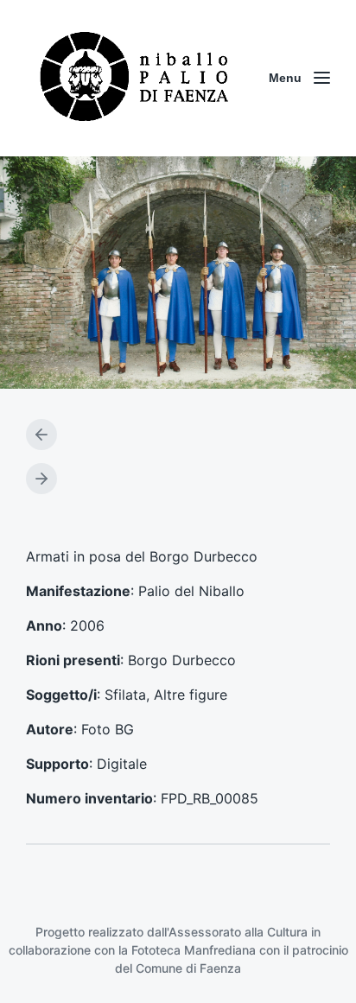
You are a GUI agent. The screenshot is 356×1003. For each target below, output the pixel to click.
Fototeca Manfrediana (193, 950)
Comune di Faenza (188, 968)
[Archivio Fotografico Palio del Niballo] (135, 78)
